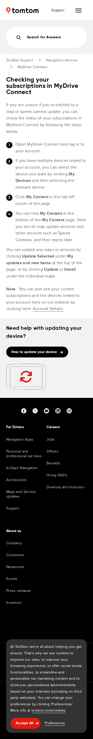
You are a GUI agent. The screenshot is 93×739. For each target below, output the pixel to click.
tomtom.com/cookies (49, 710)
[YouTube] (46, 410)
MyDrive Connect (32, 66)
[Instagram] (69, 410)
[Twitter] (35, 410)
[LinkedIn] (57, 410)
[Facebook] (23, 410)
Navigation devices (62, 60)
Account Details (48, 309)
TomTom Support (19, 60)
